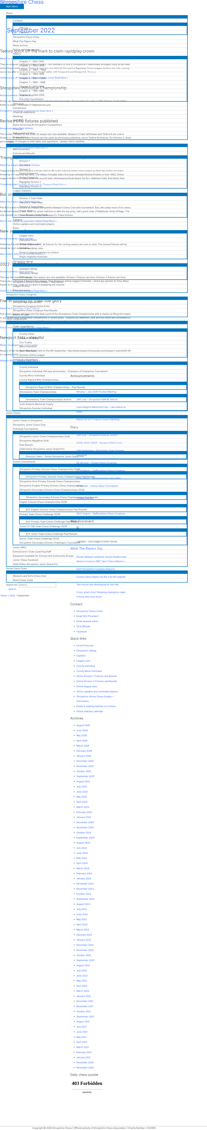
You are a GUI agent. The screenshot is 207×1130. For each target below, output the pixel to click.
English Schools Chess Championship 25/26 (43, 502)
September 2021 (85, 1016)
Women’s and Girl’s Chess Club (29, 576)
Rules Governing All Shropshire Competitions (37, 124)
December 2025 (85, 761)
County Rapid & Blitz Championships (39, 379)
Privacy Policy (20, 137)
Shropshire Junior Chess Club (29, 424)
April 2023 (82, 924)
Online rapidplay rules (31, 248)
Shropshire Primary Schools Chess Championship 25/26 (50, 469)
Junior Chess (13, 412)
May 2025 (81, 796)
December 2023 (85, 883)
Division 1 (25, 160)
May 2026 (81, 735)
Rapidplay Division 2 (30, 186)
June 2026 (82, 730)
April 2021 (81, 1042)
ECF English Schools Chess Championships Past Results (56, 509)
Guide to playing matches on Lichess (39, 252)
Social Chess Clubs (16, 568)
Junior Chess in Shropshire (27, 420)
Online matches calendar (26, 49)
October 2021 (83, 1011)
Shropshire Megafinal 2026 (34, 440)
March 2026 (82, 745)
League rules (26, 235)
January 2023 (83, 939)
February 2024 (84, 873)
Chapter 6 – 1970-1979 (32, 86)
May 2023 (81, 919)
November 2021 (84, 1006)
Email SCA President (87, 616)
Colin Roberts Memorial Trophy (36, 404)
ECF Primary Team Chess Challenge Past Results (52, 521)
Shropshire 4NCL (29, 338)
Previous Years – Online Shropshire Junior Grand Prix (55, 456)
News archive (20, 45)
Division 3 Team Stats (31, 206)
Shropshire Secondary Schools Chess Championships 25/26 (52, 489)
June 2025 (82, 791)
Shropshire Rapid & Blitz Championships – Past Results (55, 387)
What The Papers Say (24, 41)
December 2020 (85, 1062)
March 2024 (82, 868)
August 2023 (83, 904)
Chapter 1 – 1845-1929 (32, 61)
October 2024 (83, 832)
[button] (11, 589)
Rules (16, 228)
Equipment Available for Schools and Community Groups (43, 555)
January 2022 (83, 996)
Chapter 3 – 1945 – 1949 (33, 69)
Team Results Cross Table (34, 215)
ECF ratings (26, 277)
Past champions (21, 290)
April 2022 (81, 985)
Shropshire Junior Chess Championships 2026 (45, 436)
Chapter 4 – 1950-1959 (32, 74)
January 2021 (83, 1057)
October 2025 (83, 771)
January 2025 (83, 817)
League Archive (21, 286)
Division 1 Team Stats (31, 198)
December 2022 (85, 944)
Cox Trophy (26, 342)
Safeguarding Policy (24, 133)
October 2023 (83, 893)
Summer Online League (32, 355)
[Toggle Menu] (97, 16)
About (9, 13)
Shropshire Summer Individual (36, 408)
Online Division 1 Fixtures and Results (96, 676)
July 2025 (81, 786)
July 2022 (81, 970)
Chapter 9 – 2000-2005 (32, 95)
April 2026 (81, 740)
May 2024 (81, 858)
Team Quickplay (28, 350)
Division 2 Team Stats (31, 202)
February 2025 (84, 812)
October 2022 (83, 955)
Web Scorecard (21, 149)
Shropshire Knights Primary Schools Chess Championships (51, 485)
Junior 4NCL (20, 547)
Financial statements (24, 112)
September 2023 (85, 898)
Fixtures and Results (24, 153)
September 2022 (85, 960)
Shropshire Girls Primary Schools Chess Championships (50, 481)
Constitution (19, 108)
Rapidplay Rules (28, 239)
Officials (24, 28)
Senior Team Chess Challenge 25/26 (39, 538)
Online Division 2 (29, 177)
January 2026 (83, 755)
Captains (24, 32)
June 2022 (82, 975)
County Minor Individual (32, 375)
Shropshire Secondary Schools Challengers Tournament (50, 542)
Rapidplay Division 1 (30, 181)
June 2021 (81, 1031)
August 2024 (83, 842)
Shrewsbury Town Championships (38, 391)
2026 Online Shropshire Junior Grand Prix (42, 449)
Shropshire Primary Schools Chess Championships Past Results (60, 476)
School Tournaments (24, 461)
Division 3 (25, 169)
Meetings (18, 116)
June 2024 (82, 853)
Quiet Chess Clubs (23, 580)
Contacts (18, 20)
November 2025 (85, 766)
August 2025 (83, 781)
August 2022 (83, 965)
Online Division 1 (28, 173)
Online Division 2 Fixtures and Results (96, 681)
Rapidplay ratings (29, 273)
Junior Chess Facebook (25, 559)
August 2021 (83, 1021)
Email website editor (87, 621)
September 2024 (85, 837)
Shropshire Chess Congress (21, 294)
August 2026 (83, 725)
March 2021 (82, 1047)
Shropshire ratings (23, 261)
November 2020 (85, 1067)
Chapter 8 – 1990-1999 (32, 90)
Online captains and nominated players (34, 224)
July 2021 (81, 1026)
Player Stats (26, 210)
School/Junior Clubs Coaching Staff (32, 551)
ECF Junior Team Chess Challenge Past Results (51, 533)
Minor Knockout (28, 346)
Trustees (18, 129)
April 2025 (81, 801)
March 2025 (82, 807)
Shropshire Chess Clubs (26, 37)
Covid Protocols (84, 645)
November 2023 (85, 888)
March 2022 (82, 991)
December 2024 (85, 822)
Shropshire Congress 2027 (27, 302)
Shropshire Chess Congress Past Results (35, 310)
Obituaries (18, 103)
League (10, 141)
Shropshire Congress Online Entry (31, 306)
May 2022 (81, 980)
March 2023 (82, 929)
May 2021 (81, 1037)
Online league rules (30, 244)
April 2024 (82, 863)
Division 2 (25, 165)
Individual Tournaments (25, 428)
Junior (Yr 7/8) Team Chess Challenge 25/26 (43, 526)
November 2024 (85, 827)
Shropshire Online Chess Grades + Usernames (38, 282)
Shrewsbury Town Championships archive (48, 399)
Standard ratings (28, 268)
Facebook (81, 631)
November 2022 (85, 950)
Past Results (26, 444)
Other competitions (16, 318)
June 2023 (82, 914)
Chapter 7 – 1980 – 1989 (32, 82)
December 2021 (84, 1001)
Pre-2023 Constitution (32, 99)
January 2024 (83, 878)
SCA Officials (83, 626)
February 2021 (84, 1052)
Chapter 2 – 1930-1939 (32, 65)
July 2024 (81, 847)
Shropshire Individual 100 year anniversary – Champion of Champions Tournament (64, 371)
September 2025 (85, 776)
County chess (27, 333)
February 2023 (84, 934)
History (17, 53)
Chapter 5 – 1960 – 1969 (32, 78)
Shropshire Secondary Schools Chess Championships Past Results (62, 497)
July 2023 (81, 909)
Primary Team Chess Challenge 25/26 (40, 514)
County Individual (29, 367)
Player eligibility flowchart (33, 256)
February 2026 (84, 750)
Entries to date (21, 314)
